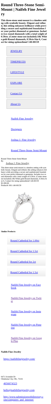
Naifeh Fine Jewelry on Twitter (26, 299)
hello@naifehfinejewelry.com (19, 390)
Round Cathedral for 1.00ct (24, 240)
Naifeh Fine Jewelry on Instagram (26, 313)
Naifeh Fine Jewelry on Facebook (26, 286)
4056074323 (10, 383)
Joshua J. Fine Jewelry (17, 163)
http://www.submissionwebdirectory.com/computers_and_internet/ (23, 398)
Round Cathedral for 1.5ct (24, 251)
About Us (15, 104)
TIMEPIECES (18, 61)
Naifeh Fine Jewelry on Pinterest (26, 326)
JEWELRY (16, 51)
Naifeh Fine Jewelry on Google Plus (26, 339)
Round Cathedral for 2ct (23, 261)
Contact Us (16, 93)
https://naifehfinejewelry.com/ (19, 358)
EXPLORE (16, 82)
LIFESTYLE (17, 72)
